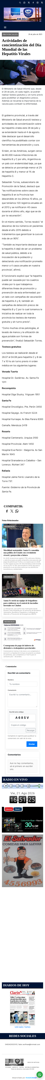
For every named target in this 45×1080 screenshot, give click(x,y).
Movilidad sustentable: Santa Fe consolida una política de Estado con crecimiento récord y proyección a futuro (21, 552)
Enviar (32, 744)
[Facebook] (33, 2)
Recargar (30, 730)
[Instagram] (37, 2)
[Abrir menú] (5, 27)
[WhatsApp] (24, 2)
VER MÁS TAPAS (22, 1027)
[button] (20, 2)
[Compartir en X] (12, 511)
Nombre (11, 680)
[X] (29, 2)
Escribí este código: (16, 712)
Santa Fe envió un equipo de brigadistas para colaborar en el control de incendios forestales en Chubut (21, 603)
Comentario (12, 690)
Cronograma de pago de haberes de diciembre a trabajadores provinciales (19, 646)
